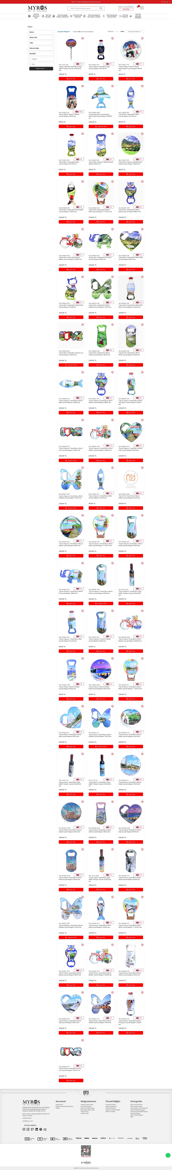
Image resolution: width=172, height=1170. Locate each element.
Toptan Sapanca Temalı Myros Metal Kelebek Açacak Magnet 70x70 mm (71, 497)
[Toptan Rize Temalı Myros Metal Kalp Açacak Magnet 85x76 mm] (131, 240)
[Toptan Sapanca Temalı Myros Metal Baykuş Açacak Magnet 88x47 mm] (101, 383)
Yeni (33, 64)
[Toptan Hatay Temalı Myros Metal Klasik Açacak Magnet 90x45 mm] (131, 860)
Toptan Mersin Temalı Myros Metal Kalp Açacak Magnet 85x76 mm (70, 735)
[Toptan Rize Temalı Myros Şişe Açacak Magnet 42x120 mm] (71, 145)
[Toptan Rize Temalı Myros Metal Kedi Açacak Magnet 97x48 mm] (71, 288)
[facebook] (28, 1130)
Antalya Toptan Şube (87, 1104)
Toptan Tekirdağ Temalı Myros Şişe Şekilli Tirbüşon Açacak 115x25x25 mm (70, 68)
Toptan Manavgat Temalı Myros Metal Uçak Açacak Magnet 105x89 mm (100, 116)
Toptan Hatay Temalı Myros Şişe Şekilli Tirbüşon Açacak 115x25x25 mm (70, 784)
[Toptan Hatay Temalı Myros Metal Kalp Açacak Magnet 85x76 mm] (71, 1004)
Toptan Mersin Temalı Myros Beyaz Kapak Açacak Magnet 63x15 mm (130, 783)
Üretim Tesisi (84, 1111)
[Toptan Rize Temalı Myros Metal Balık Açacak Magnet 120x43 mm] (71, 193)
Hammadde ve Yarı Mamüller (139, 1108)
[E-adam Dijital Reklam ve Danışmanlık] (86, 1163)
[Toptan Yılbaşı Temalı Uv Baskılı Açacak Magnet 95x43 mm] (71, 97)
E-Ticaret (80, 1168)
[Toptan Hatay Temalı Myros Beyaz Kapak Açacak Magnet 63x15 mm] (131, 717)
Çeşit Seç (74, 79)
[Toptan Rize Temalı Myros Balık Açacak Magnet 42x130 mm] (131, 97)
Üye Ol (120, 7)
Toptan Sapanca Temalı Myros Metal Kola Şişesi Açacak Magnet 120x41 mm (130, 402)
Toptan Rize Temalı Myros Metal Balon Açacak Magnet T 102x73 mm (100, 211)
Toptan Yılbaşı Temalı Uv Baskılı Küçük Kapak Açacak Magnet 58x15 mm (130, 68)
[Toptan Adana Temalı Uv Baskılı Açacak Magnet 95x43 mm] (71, 670)
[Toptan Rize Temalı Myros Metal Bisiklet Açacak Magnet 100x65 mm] (71, 240)
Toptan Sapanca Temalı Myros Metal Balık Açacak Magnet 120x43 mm (71, 401)
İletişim (58, 1108)
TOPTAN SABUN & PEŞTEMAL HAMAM (94, 16)
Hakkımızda (59, 1104)
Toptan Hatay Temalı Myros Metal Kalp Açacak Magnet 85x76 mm (70, 1022)
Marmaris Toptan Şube (87, 1108)
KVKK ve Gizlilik (110, 1111)
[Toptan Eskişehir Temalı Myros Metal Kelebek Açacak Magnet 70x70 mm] (71, 908)
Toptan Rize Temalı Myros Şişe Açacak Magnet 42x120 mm (69, 163)
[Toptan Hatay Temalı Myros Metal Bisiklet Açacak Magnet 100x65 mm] (101, 956)
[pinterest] (40, 1130)
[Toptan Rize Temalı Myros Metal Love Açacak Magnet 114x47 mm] (71, 336)
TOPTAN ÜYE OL (129, 7)
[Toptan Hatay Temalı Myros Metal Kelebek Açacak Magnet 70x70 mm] (101, 1004)
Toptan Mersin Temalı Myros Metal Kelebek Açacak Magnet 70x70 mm (100, 735)
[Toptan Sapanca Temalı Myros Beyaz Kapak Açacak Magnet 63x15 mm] (71, 527)
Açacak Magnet (135, 1113)
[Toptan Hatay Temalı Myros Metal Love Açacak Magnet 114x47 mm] (71, 1051)
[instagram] (24, 1130)
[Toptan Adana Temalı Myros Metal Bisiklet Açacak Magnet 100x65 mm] (131, 622)
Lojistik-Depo (85, 1113)
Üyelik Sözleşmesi (111, 1106)
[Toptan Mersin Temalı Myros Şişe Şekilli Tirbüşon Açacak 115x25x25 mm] (101, 765)
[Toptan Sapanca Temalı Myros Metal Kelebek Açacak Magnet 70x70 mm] (71, 479)
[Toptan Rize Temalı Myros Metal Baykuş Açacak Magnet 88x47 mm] (131, 193)
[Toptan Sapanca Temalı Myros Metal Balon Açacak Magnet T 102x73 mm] (101, 527)
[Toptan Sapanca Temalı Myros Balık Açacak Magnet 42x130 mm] (101, 479)
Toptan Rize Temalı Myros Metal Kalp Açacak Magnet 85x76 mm (131, 258)
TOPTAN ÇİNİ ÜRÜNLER (77, 16)
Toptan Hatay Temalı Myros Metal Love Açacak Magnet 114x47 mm (70, 1069)
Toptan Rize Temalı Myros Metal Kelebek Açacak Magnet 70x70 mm (100, 306)
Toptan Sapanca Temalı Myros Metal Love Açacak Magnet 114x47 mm (71, 449)
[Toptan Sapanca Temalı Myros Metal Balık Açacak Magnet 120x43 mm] (71, 383)
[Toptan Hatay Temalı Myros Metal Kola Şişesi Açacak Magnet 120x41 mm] (131, 1004)
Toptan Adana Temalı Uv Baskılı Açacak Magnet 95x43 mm (69, 688)
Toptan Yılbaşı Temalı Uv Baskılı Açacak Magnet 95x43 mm (69, 115)
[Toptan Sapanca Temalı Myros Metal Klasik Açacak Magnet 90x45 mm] (101, 574)
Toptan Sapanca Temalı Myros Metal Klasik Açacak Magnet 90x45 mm (100, 592)
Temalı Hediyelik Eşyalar (137, 1110)
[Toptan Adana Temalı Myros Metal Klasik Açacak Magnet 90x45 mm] (71, 860)
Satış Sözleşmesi (111, 1108)
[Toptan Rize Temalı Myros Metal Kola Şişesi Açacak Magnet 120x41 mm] (131, 288)
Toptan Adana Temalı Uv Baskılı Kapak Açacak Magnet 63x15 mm (99, 688)
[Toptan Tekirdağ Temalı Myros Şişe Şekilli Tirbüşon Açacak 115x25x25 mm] (71, 49)
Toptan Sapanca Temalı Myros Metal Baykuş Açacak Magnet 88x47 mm (100, 401)
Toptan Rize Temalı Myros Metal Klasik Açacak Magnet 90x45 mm (129, 354)
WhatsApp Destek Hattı (168, 1155)
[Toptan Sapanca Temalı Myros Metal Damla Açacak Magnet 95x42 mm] (131, 527)
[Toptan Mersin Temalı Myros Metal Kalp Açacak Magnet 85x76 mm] (71, 717)
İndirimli (34, 59)
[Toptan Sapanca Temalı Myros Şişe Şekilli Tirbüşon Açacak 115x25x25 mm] (131, 574)
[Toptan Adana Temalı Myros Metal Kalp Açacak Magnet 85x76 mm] (131, 813)
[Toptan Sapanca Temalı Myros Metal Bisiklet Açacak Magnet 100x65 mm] (101, 431)
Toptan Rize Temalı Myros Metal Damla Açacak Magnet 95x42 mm (99, 354)
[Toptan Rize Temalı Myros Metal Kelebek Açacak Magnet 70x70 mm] (101, 288)
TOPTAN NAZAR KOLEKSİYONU (111, 16)
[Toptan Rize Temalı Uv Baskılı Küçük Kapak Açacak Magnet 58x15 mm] (131, 145)
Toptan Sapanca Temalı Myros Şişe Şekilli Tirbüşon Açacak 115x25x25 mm (130, 593)
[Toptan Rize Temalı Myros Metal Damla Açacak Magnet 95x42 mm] (101, 336)
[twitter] (32, 1130)
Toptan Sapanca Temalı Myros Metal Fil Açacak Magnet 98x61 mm (71, 592)
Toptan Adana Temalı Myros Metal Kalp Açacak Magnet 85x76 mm (130, 831)
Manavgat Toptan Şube (88, 1110)
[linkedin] (36, 1130)
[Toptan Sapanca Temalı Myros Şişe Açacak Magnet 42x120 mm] (71, 622)
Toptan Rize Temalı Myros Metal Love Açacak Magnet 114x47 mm (71, 354)
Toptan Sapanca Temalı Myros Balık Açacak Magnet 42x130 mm (100, 497)
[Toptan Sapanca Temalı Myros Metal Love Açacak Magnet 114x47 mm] (71, 431)
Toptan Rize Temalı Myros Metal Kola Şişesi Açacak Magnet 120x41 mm (131, 306)
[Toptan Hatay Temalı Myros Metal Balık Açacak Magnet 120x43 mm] (101, 908)
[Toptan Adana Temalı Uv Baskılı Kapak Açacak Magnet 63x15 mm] (101, 670)
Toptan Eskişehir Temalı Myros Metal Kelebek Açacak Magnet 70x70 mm (71, 926)
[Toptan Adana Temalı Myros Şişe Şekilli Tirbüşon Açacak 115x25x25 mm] (101, 860)
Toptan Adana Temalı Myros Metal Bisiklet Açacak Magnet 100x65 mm (130, 640)
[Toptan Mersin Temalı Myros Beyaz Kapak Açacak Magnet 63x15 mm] (131, 765)
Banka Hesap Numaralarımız (64, 1106)
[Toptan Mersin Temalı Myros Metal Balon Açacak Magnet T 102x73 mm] (131, 670)
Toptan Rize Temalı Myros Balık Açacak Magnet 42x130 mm (129, 115)
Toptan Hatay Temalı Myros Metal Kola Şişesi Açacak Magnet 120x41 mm (130, 1022)
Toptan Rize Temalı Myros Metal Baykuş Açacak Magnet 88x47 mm (130, 211)
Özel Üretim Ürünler (136, 1106)
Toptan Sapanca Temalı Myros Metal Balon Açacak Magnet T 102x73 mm (100, 544)
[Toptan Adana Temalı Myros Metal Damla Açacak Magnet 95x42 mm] (101, 813)
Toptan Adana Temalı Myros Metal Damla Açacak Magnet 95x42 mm (100, 831)
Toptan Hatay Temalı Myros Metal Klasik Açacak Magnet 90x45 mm (130, 878)
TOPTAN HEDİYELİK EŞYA (36, 16)
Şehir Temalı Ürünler (136, 1104)
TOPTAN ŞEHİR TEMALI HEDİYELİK (62, 16)
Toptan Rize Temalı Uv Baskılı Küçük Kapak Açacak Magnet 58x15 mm (130, 163)
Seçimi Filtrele (40, 68)
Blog (131, 1116)
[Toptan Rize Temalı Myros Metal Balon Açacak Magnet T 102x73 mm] (101, 193)
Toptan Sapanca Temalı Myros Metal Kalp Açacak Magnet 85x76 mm (130, 449)
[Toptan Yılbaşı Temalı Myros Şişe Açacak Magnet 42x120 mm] (101, 49)
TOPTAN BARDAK (125, 16)
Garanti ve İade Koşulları (113, 1110)
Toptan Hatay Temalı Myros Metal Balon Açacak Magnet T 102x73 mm (130, 926)
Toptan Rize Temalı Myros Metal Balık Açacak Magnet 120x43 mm (71, 211)
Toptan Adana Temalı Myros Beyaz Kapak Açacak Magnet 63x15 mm (70, 831)
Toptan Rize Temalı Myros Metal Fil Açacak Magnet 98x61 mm (100, 258)
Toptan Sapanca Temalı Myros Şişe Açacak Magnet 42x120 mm (70, 640)
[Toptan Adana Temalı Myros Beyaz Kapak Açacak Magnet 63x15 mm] (71, 813)
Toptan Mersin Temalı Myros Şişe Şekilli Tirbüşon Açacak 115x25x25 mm (100, 784)
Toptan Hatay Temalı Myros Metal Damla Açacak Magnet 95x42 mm (130, 974)
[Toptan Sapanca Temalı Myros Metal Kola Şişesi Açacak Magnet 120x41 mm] (131, 383)
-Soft (75, 1168)
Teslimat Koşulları (111, 1104)
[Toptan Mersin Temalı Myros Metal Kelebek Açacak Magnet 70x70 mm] (101, 717)
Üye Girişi (126, 9)
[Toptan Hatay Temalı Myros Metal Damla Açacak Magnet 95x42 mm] (131, 956)
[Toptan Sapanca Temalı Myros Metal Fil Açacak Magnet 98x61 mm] (71, 574)
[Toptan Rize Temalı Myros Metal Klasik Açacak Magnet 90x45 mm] (131, 336)
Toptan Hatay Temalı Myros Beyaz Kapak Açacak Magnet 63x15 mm (130, 735)
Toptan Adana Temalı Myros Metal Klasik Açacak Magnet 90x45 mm (70, 878)
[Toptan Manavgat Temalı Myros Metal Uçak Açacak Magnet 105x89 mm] (101, 97)
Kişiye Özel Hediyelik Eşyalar (139, 1111)
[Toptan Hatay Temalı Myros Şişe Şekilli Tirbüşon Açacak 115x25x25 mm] (71, 765)
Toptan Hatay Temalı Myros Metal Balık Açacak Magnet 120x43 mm (100, 926)
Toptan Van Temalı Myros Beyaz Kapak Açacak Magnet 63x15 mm (129, 497)
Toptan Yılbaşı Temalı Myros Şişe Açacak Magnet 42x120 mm (99, 67)
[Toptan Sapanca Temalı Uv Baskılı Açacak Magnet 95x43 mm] (101, 622)
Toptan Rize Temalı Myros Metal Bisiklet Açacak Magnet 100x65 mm (70, 258)
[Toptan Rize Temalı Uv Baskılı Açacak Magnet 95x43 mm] (101, 145)
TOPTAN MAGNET (48, 16)
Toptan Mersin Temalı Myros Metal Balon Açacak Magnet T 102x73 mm (130, 688)
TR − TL (166, 2)
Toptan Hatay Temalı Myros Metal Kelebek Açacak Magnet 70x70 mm (100, 1022)
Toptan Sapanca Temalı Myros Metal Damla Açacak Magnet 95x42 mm (130, 544)
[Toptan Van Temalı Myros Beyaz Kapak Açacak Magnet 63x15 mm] (131, 479)
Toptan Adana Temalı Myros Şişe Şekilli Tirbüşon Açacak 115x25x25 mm (100, 879)
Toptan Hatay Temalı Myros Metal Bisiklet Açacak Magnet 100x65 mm (100, 974)
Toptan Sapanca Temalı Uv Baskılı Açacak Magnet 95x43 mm (100, 640)
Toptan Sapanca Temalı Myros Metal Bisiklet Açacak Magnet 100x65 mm (100, 449)
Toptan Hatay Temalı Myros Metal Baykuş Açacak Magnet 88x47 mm (70, 974)
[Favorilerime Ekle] (82, 38)
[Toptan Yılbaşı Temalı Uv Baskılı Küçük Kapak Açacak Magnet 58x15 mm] (131, 49)
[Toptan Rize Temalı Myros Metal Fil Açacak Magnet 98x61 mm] (101, 240)
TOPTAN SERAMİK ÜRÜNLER (138, 16)
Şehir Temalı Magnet (136, 1115)
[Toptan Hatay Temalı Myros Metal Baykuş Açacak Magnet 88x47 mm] (71, 956)
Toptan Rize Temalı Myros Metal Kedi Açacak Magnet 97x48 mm (71, 306)
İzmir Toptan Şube (86, 1106)
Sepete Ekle (102, 126)
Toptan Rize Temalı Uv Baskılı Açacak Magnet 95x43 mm (101, 163)
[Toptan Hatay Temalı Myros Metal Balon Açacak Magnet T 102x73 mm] (131, 908)
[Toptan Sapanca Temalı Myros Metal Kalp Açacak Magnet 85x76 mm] (131, 431)
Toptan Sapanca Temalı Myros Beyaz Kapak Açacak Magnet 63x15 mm (71, 544)
